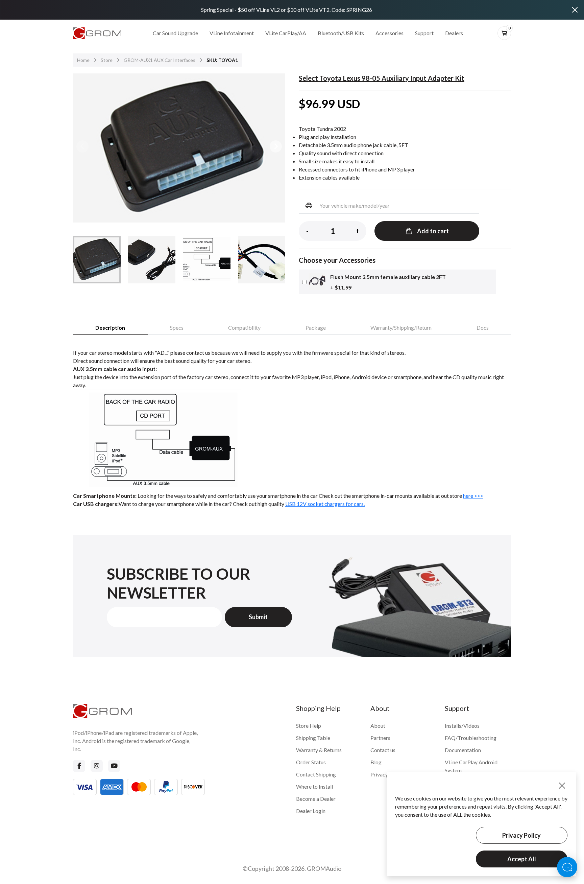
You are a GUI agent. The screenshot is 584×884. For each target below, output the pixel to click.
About (377, 725)
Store (107, 60)
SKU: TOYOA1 (222, 60)
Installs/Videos (462, 725)
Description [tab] (110, 327)
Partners (380, 738)
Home (83, 60)
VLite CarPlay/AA (285, 33)
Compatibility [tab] (244, 327)
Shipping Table (313, 738)
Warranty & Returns (319, 750)
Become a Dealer (316, 798)
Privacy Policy (521, 835)
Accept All (521, 859)
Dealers (454, 33)
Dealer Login (310, 811)
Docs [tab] (483, 327)
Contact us (382, 750)
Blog (376, 762)
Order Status (311, 762)
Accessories (389, 33)
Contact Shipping (316, 774)
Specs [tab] (177, 327)
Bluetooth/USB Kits (341, 33)
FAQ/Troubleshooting (470, 738)
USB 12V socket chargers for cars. (325, 504)
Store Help (308, 725)
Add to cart (433, 231)
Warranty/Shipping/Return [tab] (401, 327)
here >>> (473, 495)
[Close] (575, 9)
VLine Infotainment (232, 33)
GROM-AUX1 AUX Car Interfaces (159, 60)
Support (424, 33)
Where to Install (314, 786)
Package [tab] (316, 327)
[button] (276, 146)
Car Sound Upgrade (175, 33)
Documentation (463, 750)
